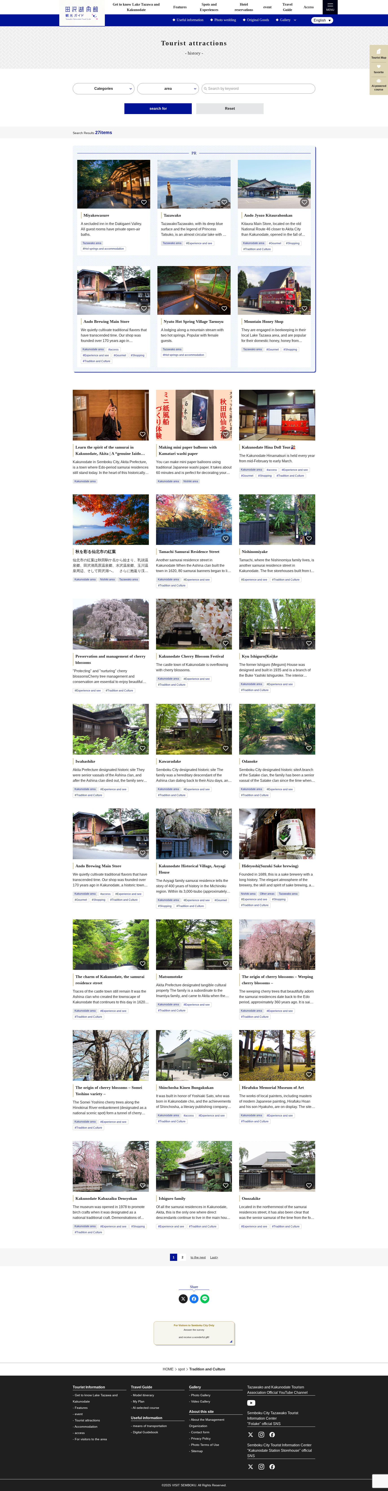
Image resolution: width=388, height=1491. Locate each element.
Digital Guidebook (145, 1432)
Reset (230, 108)
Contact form (200, 1432)
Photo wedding (225, 20)
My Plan (138, 1401)
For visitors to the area (91, 1439)
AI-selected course (146, 1408)
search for (158, 108)
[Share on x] (183, 1298)
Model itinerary (143, 1395)
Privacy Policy (201, 1438)
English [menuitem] (320, 20)
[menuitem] (322, 20)
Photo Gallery (200, 1395)
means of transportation (150, 1426)
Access (309, 7)
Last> (214, 1257)
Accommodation (86, 1426)
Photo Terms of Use (205, 1445)
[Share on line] (204, 1298)
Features (180, 7)
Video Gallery (200, 1401)
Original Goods (258, 20)
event (267, 7)
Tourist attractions (87, 1420)
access (80, 1433)
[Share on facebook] (194, 1298)
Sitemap (197, 1451)
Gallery (285, 20)
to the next (198, 1257)
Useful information (190, 20)
